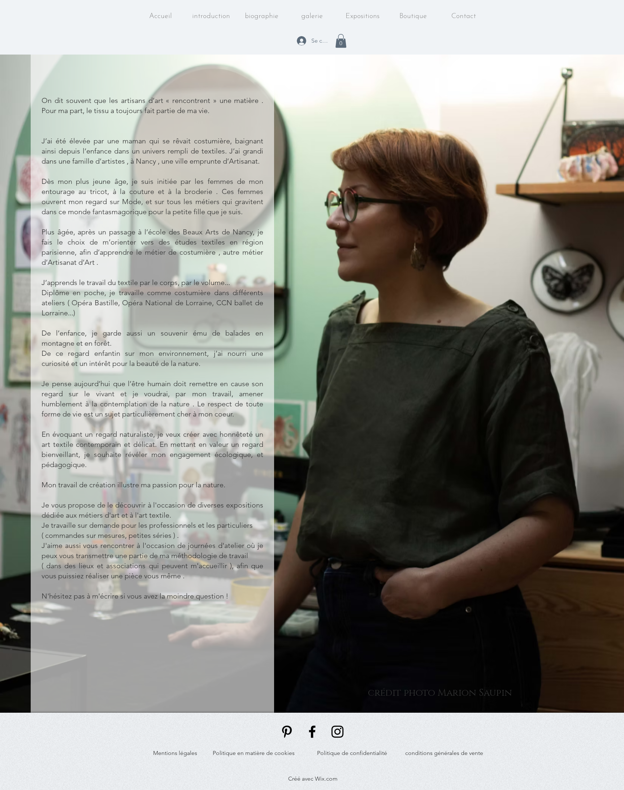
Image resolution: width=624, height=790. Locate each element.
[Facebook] (312, 732)
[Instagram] (337, 732)
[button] (341, 41)
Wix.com (326, 778)
